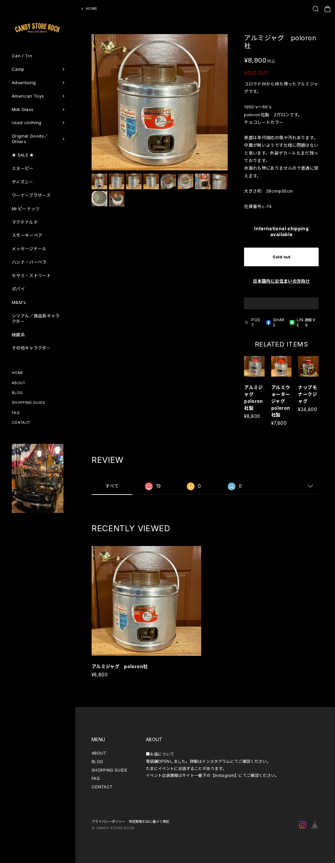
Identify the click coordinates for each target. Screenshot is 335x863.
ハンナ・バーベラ (29, 262)
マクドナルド (25, 222)
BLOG (17, 392)
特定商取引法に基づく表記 (149, 821)
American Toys (28, 96)
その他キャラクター (31, 347)
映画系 (18, 334)
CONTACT (21, 422)
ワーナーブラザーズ (31, 195)
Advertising (24, 82)
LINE (300, 322)
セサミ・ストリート (31, 275)
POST (255, 322)
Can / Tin (22, 55)
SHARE (278, 322)
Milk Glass (23, 109)
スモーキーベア (27, 235)
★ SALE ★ (23, 155)
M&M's (19, 302)
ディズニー (22, 181)
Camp (18, 69)
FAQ (16, 412)
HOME (17, 372)
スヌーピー (23, 168)
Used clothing (27, 122)
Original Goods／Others (30, 138)
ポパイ (18, 288)
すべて (112, 486)
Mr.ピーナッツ (26, 208)
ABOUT (19, 383)
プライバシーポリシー (109, 821)
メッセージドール (29, 248)
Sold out (282, 256)
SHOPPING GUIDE (28, 402)
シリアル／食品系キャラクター (36, 318)
